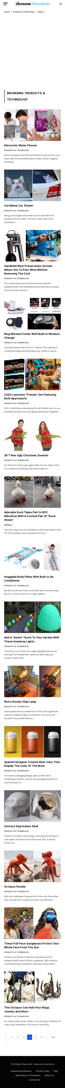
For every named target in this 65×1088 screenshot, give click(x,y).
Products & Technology (23, 12)
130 (53, 1037)
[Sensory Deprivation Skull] (32, 806)
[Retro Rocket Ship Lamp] (32, 681)
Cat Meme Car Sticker (18, 205)
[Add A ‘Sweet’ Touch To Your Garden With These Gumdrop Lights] (32, 617)
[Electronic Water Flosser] (32, 125)
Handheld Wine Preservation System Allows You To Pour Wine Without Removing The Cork (28, 269)
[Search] (60, 3)
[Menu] (5, 3)
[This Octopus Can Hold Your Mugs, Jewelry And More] (32, 987)
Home (7, 12)
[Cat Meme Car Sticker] (32, 185)
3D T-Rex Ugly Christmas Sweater (26, 455)
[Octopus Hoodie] (32, 866)
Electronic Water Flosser (20, 145)
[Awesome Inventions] (32, 3)
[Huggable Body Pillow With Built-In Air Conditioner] (32, 556)
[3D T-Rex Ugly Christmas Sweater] (32, 435)
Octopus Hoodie (15, 886)
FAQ (56, 1071)
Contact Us (34, 1079)
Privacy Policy (42, 1071)
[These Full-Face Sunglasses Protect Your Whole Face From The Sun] (32, 923)
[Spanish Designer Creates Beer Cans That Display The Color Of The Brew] (32, 742)
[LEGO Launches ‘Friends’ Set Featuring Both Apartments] (32, 374)
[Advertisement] (32, 51)
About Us (49, 1075)
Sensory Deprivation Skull (21, 826)
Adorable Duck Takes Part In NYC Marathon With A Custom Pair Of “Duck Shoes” (30, 516)
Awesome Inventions (21, 1071)
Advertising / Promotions (27, 1075)
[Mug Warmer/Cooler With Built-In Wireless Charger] (32, 313)
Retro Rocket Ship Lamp (20, 701)
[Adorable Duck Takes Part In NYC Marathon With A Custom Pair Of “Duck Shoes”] (32, 492)
